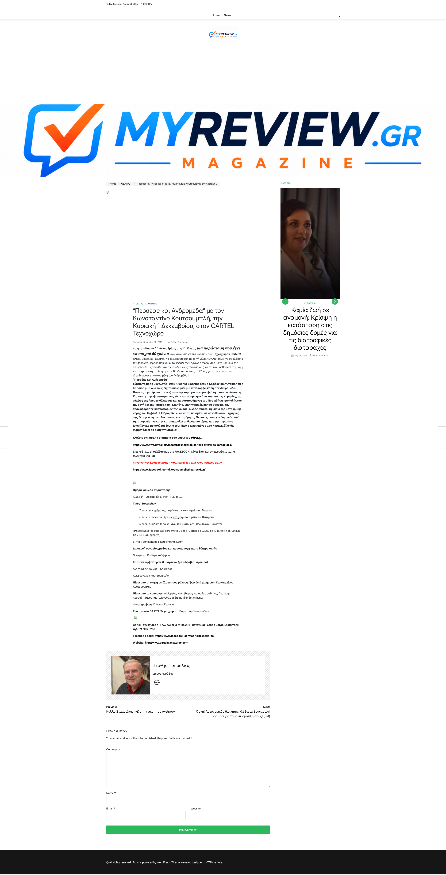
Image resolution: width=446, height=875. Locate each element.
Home (216, 15)
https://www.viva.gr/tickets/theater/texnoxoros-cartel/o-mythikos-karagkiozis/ (182, 444)
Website (196, 808)
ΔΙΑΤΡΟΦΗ (311, 303)
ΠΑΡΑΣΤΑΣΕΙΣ (151, 304)
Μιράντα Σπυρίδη (320, 348)
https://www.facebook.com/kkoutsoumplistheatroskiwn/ (169, 469)
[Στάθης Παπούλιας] (131, 675)
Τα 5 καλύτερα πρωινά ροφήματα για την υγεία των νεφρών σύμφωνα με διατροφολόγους (310, 325)
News (227, 15)
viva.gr (197, 437)
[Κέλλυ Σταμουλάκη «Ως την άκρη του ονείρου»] (4, 437)
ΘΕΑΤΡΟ (139, 304)
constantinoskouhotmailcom (163, 541)
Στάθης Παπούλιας (180, 342)
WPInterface (214, 862)
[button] (335, 301)
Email (110, 808)
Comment (113, 749)
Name (111, 793)
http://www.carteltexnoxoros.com (166, 642)
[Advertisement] (223, 77)
